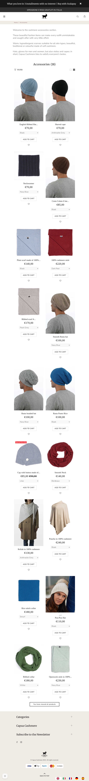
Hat (60, 615)
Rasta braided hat (28, 413)
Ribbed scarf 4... (29, 319)
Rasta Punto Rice (60, 413)
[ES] (83, 778)
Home (16, 22)
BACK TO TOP (44, 776)
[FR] (71, 778)
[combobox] (58, 778)
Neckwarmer (28, 183)
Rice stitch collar (29, 608)
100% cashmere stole (60, 260)
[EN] (58, 778)
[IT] (65, 778)
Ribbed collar (28, 677)
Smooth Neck (60, 472)
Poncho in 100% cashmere (60, 539)
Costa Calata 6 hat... (60, 201)
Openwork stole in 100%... (60, 677)
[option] (65, 778)
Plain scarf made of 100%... (28, 260)
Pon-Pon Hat (60, 618)
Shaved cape (60, 124)
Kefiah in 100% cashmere (29, 549)
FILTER (19, 70)
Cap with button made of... (28, 472)
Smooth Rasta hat (60, 337)
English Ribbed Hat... (29, 124)
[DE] (77, 778)
